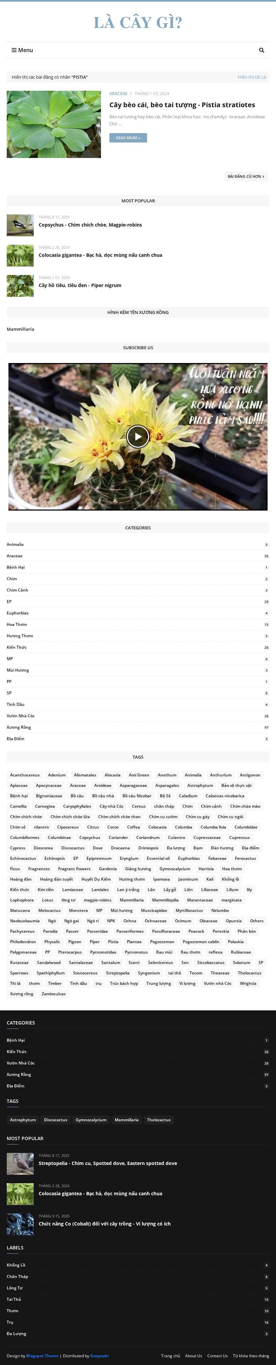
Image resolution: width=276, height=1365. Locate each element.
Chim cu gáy (197, 816)
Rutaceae (19, 962)
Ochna (130, 921)
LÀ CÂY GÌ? (138, 21)
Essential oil (158, 858)
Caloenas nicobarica (225, 796)
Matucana (20, 910)
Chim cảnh (137, 590)
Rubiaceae (241, 952)
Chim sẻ (18, 827)
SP (137, 693)
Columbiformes (24, 837)
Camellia (18, 806)
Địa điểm (137, 738)
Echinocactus (23, 858)
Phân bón (247, 931)
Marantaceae (200, 900)
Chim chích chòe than (119, 816)
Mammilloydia (165, 900)
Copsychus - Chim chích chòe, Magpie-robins (90, 225)
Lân (151, 889)
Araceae (118, 93)
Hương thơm (137, 636)
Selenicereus (160, 962)
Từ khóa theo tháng (251, 1356)
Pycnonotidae (103, 952)
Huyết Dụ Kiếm (96, 879)
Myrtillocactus (189, 910)
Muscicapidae (154, 910)
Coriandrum (148, 837)
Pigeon (74, 942)
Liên (188, 889)
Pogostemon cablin (201, 942)
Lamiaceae (72, 889)
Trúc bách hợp (124, 983)
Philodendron (23, 942)
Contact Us (217, 1356)
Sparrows (19, 973)
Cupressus (239, 837)
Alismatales (85, 775)
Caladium (188, 796)
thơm (34, 983)
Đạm (198, 848)
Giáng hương (138, 869)
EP (138, 601)
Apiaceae (19, 785)
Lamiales (100, 889)
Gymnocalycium (175, 869)
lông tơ (68, 900)
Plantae (134, 942)
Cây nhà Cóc (112, 806)
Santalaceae (81, 962)
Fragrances (39, 869)
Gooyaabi (99, 1356)
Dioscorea (43, 848)
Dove (98, 848)
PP (137, 681)
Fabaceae (217, 858)
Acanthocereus (25, 775)
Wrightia (248, 983)
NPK (111, 921)
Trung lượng (158, 983)
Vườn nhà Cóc (138, 716)
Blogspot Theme (42, 1356)
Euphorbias (137, 613)
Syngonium (149, 973)
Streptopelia (118, 973)
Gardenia (108, 869)
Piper (95, 942)
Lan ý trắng (128, 889)
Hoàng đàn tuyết (56, 879)
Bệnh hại (137, 567)
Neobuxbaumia (25, 921)
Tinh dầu (137, 704)
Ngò (52, 921)
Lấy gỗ (170, 889)
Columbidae (246, 827)
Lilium (232, 889)
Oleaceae (208, 921)
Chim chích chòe (26, 816)
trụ (99, 983)
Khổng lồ (230, 879)
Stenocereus (85, 973)
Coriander (118, 837)
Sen (185, 962)
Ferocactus (245, 858)
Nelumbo (220, 910)
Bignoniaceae (49, 796)
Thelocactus (250, 973)
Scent (134, 962)
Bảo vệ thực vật (236, 785)
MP (137, 658)
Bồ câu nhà (103, 796)
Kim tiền (46, 889)
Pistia (113, 942)
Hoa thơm (138, 624)
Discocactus (72, 848)
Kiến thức (138, 647)
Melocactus (49, 910)
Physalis (52, 942)
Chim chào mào (245, 806)
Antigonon (250, 775)
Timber (55, 983)
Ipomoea (161, 879)
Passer (72, 931)
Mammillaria (20, 329)
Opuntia (234, 921)
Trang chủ (170, 1356)
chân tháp (164, 806)
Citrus (93, 827)
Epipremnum (99, 858)
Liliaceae (209, 889)
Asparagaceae (133, 785)
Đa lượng (176, 848)
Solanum (241, 962)
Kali (209, 879)
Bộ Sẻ (165, 796)
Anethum (167, 775)
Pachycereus (22, 931)
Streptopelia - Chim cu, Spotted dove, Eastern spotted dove (108, 1163)
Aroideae (102, 785)
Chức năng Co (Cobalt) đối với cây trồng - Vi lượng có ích (105, 1223)
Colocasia (157, 827)
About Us (193, 1356)
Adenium (57, 775)
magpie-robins (97, 900)
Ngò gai (71, 921)
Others (257, 921)
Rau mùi (164, 952)
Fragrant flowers (74, 869)
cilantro (41, 827)
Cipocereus (68, 827)
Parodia (50, 931)
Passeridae (97, 931)
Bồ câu (77, 796)
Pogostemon (162, 942)
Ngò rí (93, 921)
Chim (137, 578)
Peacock (196, 931)
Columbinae (59, 837)
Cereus (139, 806)
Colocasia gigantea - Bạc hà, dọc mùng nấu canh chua (100, 255)
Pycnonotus (136, 952)
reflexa (215, 952)
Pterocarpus (70, 952)
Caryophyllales (77, 806)
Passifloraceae (166, 931)
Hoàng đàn (21, 879)
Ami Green (139, 775)
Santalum (110, 962)
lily (249, 889)
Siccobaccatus (211, 962)
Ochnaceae (156, 921)
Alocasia (112, 775)
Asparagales (167, 785)
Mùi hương (137, 670)
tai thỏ (174, 973)
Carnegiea (45, 806)
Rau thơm (190, 952)
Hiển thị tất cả (252, 77)
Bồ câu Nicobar (137, 796)
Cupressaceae (207, 837)
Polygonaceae (23, 952)
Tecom (195, 973)
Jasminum (188, 879)
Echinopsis (54, 858)
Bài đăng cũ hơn (244, 176)
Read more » (128, 137)
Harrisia (206, 869)
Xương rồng (138, 727)
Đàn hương (222, 848)
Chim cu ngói (230, 816)
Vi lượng (187, 983)
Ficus (15, 869)
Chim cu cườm (163, 816)
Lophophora (22, 900)
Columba (183, 827)
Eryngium (129, 858)
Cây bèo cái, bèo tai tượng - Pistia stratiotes (182, 104)
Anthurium (221, 775)
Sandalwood (49, 962)
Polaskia (236, 942)
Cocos (113, 827)
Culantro (176, 837)
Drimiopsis (148, 848)
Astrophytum (200, 785)
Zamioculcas (54, 994)
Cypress (17, 848)
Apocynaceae (49, 785)
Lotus (47, 900)
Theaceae (220, 973)
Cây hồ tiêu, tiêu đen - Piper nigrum (80, 285)
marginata (231, 900)
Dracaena (120, 848)
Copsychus (89, 837)
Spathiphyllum (51, 973)
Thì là (15, 983)
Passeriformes (130, 931)
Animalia (137, 544)
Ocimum (183, 921)
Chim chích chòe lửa (70, 816)
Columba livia (213, 827)
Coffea (133, 827)
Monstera (78, 910)
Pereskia (221, 931)
